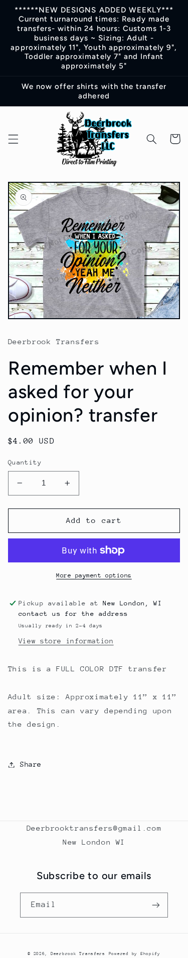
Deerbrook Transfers (78, 953)
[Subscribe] (155, 905)
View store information (66, 641)
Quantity (25, 462)
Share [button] (31, 764)
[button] (13, 138)
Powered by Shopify (134, 953)
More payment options (94, 575)
